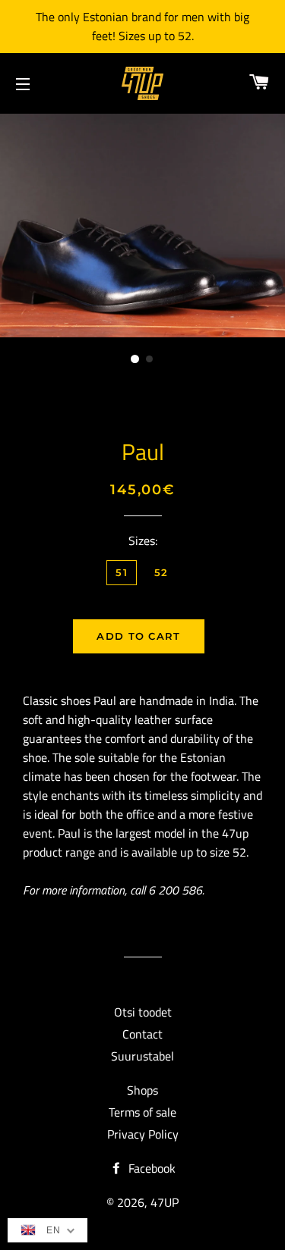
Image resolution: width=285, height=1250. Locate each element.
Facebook (150, 1168)
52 (161, 572)
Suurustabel (142, 1056)
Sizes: (142, 540)
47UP (164, 1202)
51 (122, 572)
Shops (142, 1090)
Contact (142, 1034)
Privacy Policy (143, 1134)
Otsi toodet (143, 1012)
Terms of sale (142, 1112)
